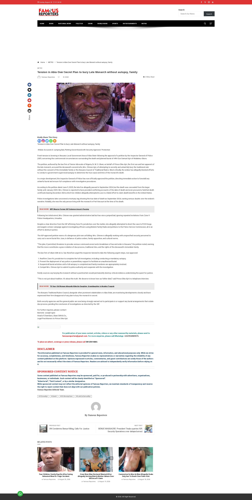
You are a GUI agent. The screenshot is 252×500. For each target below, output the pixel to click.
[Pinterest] (29, 100)
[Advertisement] (96, 44)
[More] (54, 141)
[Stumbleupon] (29, 105)
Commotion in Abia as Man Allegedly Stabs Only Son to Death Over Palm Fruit (136, 475)
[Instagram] (43, 141)
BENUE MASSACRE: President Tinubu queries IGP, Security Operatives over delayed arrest (120, 429)
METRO (39, 68)
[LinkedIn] (29, 95)
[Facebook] (29, 85)
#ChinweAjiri (43, 396)
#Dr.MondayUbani (67, 396)
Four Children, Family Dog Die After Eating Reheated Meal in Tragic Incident (56, 475)
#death (54, 396)
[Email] (29, 111)
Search (181, 10)
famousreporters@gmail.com (74, 336)
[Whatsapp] (51, 141)
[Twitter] (29, 90)
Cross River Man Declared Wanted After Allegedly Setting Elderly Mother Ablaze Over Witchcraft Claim (96, 476)
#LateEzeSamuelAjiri (84, 396)
